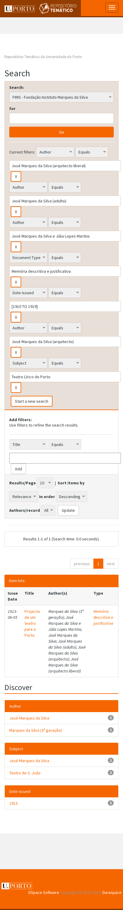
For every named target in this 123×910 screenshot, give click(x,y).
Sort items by (71, 483)
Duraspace (112, 892)
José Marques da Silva (29, 718)
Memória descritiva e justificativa (103, 617)
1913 (13, 803)
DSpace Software (43, 892)
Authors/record (24, 510)
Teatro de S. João (25, 773)
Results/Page (22, 483)
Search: (16, 87)
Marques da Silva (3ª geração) (35, 730)
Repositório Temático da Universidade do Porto (43, 56)
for (12, 108)
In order (47, 496)
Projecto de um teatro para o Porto (32, 623)
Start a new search (31, 401)
